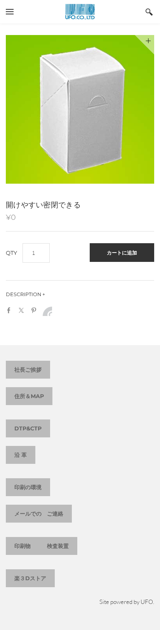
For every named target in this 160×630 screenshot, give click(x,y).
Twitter (23, 310)
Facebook (10, 310)
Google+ (47, 311)
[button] (122, 252)
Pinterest (35, 310)
